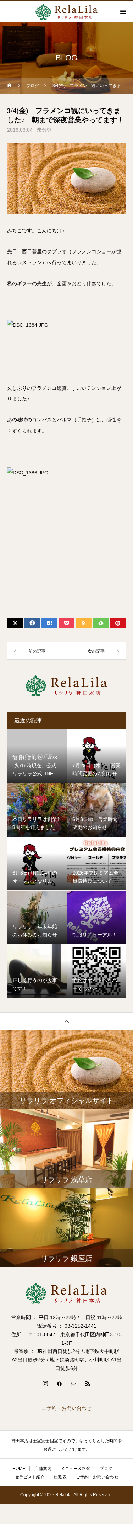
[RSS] (88, 1383)
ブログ (106, 1468)
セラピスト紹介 (30, 1477)
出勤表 (60, 1477)
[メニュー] (122, 11)
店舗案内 (42, 1468)
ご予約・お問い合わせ (67, 1408)
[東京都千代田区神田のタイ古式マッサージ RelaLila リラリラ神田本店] (66, 1293)
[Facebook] (59, 1383)
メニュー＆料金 (75, 1468)
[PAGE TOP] (66, 1021)
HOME (18, 1468)
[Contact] (73, 1383)
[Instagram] (45, 1383)
